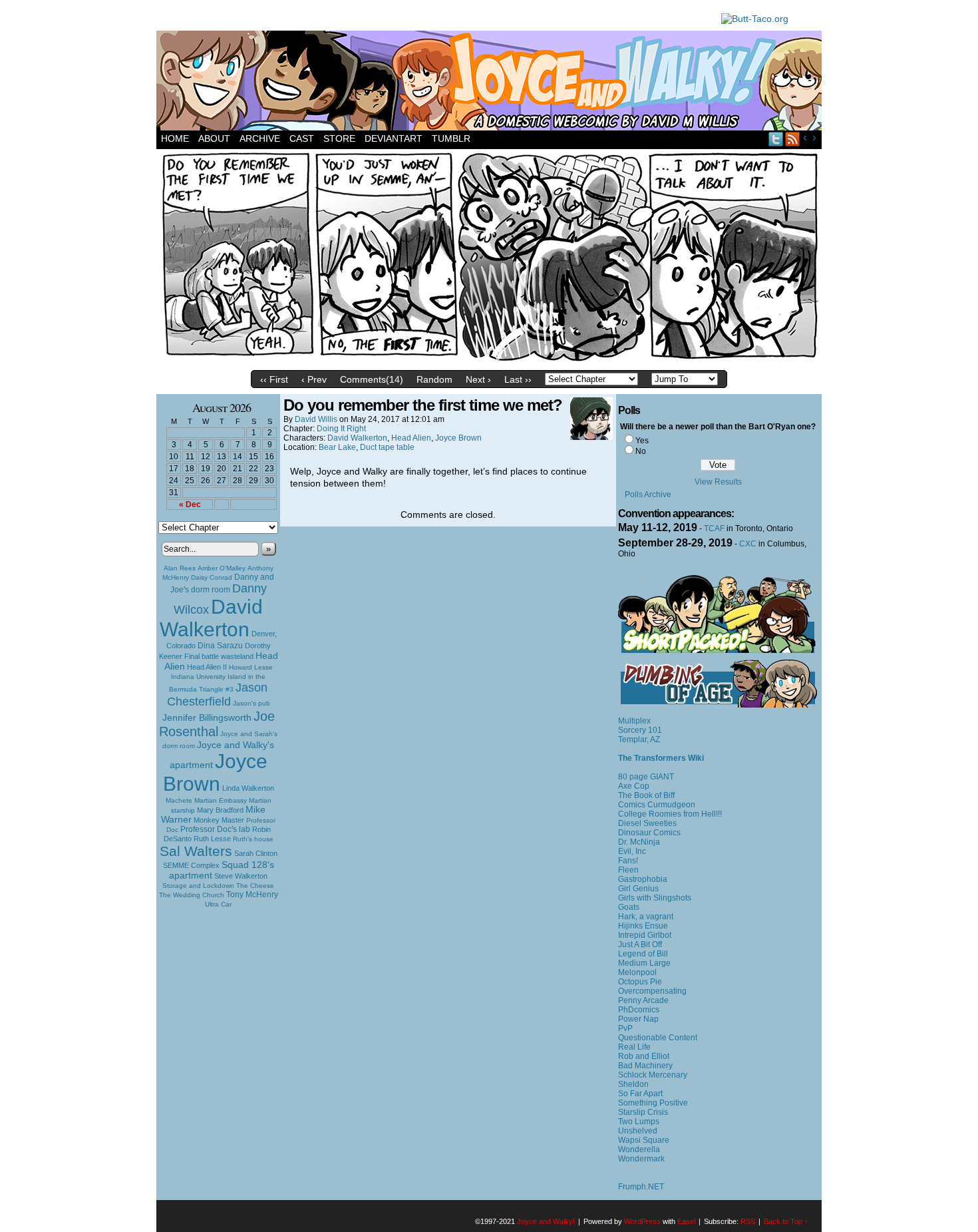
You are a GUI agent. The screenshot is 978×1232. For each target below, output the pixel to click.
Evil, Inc (632, 851)
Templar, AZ (639, 739)
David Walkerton (211, 618)
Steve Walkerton (240, 876)
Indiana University (198, 676)
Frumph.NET (641, 1186)
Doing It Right (341, 428)
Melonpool (637, 972)
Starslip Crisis (643, 1112)
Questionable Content (657, 1037)
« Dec (190, 504)
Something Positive (653, 1103)
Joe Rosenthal (217, 724)
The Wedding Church (191, 895)
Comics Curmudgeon (656, 804)
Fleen (628, 870)
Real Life (634, 1047)
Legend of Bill (643, 953)
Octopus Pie (640, 981)
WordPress (642, 1221)
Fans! (628, 860)
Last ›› (518, 379)
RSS (792, 138)
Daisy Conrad (211, 577)
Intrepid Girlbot (644, 935)
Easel (686, 1221)
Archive (260, 138)
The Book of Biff (646, 795)
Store (339, 138)
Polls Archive (648, 494)
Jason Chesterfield (217, 694)
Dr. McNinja (639, 842)
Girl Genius (638, 888)
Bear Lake (337, 447)
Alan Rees (180, 568)
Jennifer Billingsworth (206, 718)
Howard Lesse (251, 667)
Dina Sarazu (220, 645)
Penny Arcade (643, 1000)
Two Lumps (638, 1121)
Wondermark (641, 1158)
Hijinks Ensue (643, 925)
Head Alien (411, 438)
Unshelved (637, 1130)
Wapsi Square (643, 1140)
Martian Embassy (220, 800)
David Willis (316, 419)
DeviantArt (393, 138)
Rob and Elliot (643, 1056)
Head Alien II (207, 667)
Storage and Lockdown (198, 885)
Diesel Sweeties (647, 823)
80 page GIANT (646, 776)
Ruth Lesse (212, 839)
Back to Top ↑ (786, 1221)
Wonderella (639, 1149)
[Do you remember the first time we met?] (489, 360)
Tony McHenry (252, 894)
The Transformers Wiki (661, 758)
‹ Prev (314, 379)
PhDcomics (638, 1009)
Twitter (776, 138)
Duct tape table (387, 447)
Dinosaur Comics (649, 832)
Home (175, 138)
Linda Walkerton (248, 788)
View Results (718, 482)
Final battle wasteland (218, 656)
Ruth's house (253, 839)
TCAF (714, 528)
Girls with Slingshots (654, 898)
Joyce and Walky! (491, 82)
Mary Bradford (220, 810)
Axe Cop (633, 786)
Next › (478, 379)
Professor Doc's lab (215, 829)
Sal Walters (196, 851)
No (640, 451)
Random (434, 379)
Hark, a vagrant (645, 916)
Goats (628, 907)
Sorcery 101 (640, 730)
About (214, 138)
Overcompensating (652, 991)
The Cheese (255, 885)
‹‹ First (274, 379)
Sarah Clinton (255, 853)
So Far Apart (640, 1093)
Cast (301, 138)
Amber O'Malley (221, 568)
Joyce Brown (215, 772)
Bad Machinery (645, 1065)
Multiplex (634, 720)
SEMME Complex (191, 865)
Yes (642, 440)
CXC (747, 543)
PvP (625, 1028)
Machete (179, 800)
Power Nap (638, 1019)
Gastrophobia (642, 879)
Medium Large (644, 963)
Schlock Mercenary (652, 1075)
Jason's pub (251, 703)
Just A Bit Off (640, 944)
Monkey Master (219, 820)
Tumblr (451, 138)
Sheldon (633, 1084)
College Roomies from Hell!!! (670, 814)
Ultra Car (218, 904)
